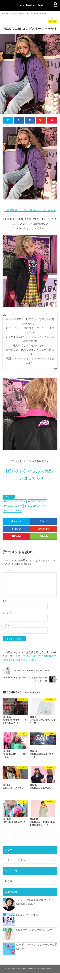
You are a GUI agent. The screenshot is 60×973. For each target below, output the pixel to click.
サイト (6, 625)
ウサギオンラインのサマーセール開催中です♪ (36, 946)
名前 (5, 601)
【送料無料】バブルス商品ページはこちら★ (30, 210)
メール (7, 613)
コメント (7, 570)
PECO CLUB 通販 (14, 510)
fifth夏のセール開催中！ (29, 914)
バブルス (10, 497)
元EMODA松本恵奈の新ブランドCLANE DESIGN (35, 901)
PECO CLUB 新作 (14, 506)
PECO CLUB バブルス (15, 501)
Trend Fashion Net (30, 5)
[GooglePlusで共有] (41, 120)
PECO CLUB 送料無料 (36, 506)
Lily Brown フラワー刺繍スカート (35, 929)
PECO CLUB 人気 (38, 501)
